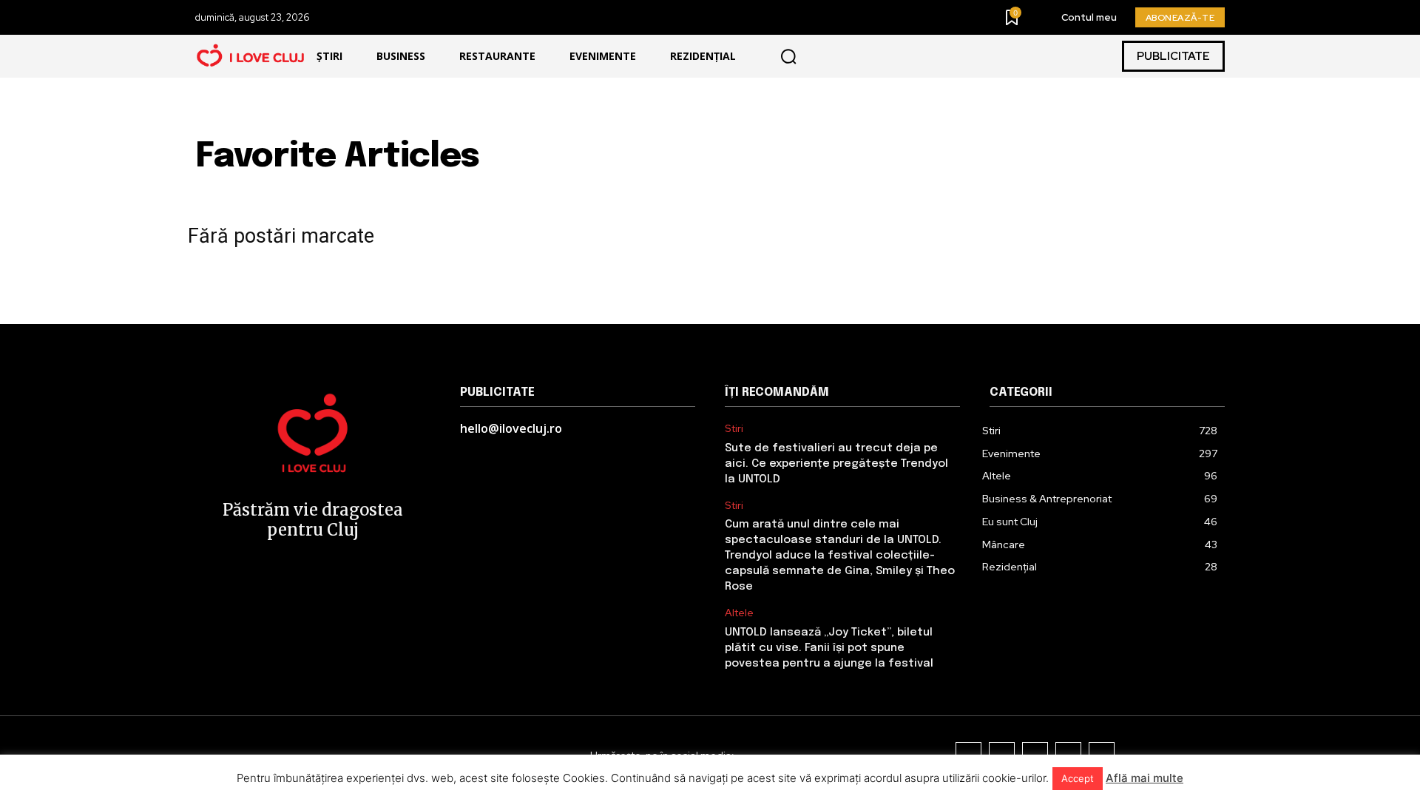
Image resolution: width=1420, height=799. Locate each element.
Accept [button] (1077, 778)
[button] (788, 56)
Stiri (734, 428)
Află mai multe (1144, 778)
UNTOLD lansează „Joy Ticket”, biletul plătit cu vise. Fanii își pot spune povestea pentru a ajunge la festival (829, 648)
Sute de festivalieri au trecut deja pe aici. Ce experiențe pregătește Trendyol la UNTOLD (836, 463)
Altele (739, 613)
